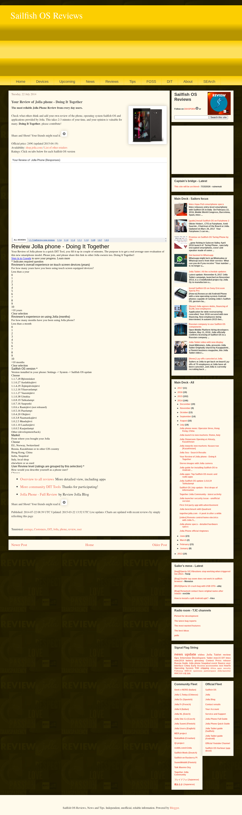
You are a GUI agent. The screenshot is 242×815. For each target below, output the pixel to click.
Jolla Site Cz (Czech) (184, 719)
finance (221, 663)
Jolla (55, 529)
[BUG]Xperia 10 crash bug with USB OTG (194, 586)
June (182, 536)
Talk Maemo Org (182, 767)
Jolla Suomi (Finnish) (184, 723)
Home (20, 81)
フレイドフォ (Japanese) (186, 779)
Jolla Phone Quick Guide (217, 723)
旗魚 (189, 673)
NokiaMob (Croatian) (184, 738)
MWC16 (188, 671)
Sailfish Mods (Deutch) (185, 753)
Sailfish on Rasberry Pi (185, 757)
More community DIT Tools (40, 486)
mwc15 (217, 658)
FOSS (151, 81)
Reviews (112, 81)
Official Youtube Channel (217, 743)
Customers (40, 529)
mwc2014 (179, 660)
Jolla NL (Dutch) (182, 714)
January (184, 548)
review (72, 529)
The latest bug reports (185, 621)
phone (63, 529)
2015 (180, 396)
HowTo (227, 665)
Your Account (212, 709)
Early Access (198, 665)
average (28, 529)
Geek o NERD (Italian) (185, 690)
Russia (177, 663)
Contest (210, 660)
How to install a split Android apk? (191, 598)
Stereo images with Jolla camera (196, 463)
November (185, 408)
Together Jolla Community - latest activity (200, 494)
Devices (42, 81)
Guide (185, 663)
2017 (180, 388)
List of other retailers (55, 147)
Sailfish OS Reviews (46, 15)
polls (176, 635)
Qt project (179, 743)
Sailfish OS (210, 690)
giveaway (199, 660)
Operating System (183, 668)
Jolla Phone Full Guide (216, 719)
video (201, 654)
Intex (228, 658)
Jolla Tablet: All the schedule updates (207, 271)
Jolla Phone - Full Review (38, 494)
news (178, 654)
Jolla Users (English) (184, 728)
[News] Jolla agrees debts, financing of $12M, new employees (208, 307)
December (185, 404)
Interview (185, 657)
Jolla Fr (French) (182, 704)
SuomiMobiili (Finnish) (185, 762)
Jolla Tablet (213, 654)
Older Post (159, 544)
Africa (213, 668)
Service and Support (215, 714)
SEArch (209, 81)
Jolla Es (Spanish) (183, 699)
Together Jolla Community (181, 773)
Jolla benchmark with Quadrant (195, 509)
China (187, 665)
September (186, 416)
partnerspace (210, 671)
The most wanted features (187, 626)
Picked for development (186, 616)
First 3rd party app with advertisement (199, 505)
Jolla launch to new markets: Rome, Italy (200, 435)
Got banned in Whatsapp (201, 255)
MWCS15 (178, 673)
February (185, 544)
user (79, 529)
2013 (180, 554)
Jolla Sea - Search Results (193, 452)
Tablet (210, 658)
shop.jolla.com (34, 147)
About (188, 81)
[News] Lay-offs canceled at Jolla (205, 358)
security (227, 668)
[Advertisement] (116, 48)
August (184, 421)
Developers (199, 657)
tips (176, 657)
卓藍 (185, 673)
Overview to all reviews (37, 479)
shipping (205, 668)
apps (219, 668)
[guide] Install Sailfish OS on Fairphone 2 (209, 220)
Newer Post (19, 544)
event (214, 663)
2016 (180, 392)
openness (197, 671)
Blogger (174, 808)
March (183, 540)
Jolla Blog (210, 699)
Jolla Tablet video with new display (206, 342)
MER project (180, 733)
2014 (180, 400)
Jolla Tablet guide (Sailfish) (214, 729)
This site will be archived (186, 186)
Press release (223, 660)
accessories (212, 665)
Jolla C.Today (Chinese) (186, 694)
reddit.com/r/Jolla (183, 748)
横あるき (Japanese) (184, 784)
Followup (178, 671)
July (182, 425)
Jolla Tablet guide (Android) (214, 737)
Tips (132, 81)
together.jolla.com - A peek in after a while (200, 513)
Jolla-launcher (224, 671)
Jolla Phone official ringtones (194, 531)
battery (189, 660)
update (190, 654)
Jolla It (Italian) (181, 709)
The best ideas (181, 630)
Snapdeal (206, 663)
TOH (197, 668)
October (184, 412)
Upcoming (67, 81)
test (221, 665)
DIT (170, 81)
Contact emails (213, 704)
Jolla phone (195, 663)
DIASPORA (190, 109)
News (90, 81)
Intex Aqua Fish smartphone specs (206, 204)
